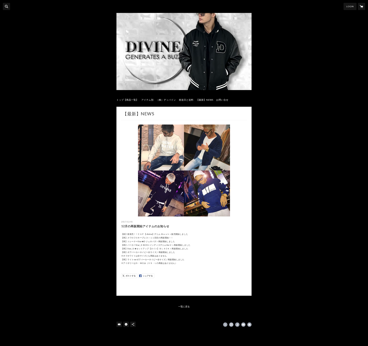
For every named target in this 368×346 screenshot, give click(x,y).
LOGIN (350, 6)
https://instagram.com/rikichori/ (231, 324)
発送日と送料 (186, 99)
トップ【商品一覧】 (127, 99)
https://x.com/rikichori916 (225, 324)
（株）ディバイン (166, 99)
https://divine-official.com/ (249, 324)
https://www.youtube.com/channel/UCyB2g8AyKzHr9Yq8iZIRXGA (243, 324)
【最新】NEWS (204, 99)
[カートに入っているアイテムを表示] (361, 6)
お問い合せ (222, 99)
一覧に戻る (184, 306)
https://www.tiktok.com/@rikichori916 (237, 324)
